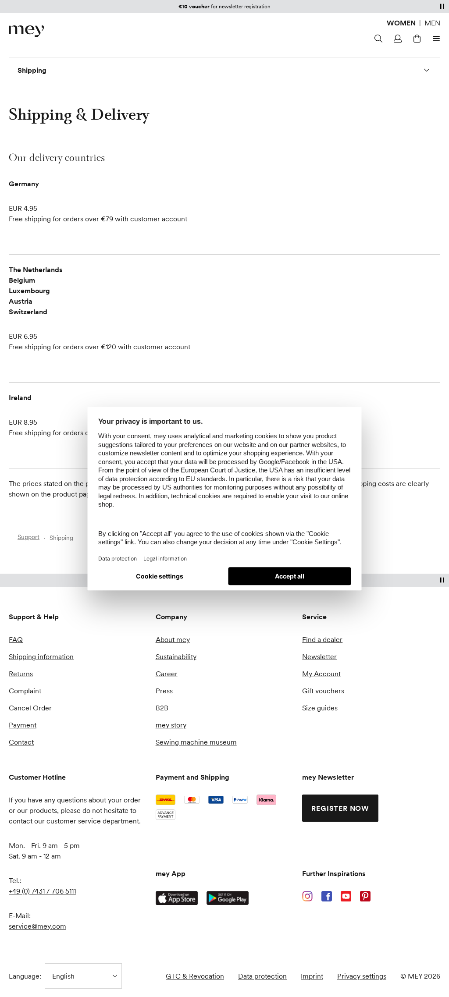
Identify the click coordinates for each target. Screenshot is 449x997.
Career (167, 673)
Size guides (320, 707)
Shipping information (41, 656)
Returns (21, 673)
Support (28, 537)
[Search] (377, 38)
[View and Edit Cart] (415, 38)
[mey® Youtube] (346, 896)
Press (164, 690)
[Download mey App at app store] (177, 898)
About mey (173, 639)
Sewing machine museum (196, 742)
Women (401, 22)
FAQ (16, 639)
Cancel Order (30, 707)
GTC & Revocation (195, 976)
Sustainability (176, 656)
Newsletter (319, 656)
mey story (171, 724)
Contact (21, 742)
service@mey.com (37, 926)
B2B (162, 707)
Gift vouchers (323, 690)
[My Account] (396, 38)
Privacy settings (361, 976)
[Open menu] (435, 38)
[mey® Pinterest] (365, 896)
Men (432, 22)
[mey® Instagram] (307, 896)
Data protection (262, 976)
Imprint (312, 976)
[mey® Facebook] (326, 896)
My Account (321, 673)
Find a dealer (322, 639)
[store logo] (26, 31)
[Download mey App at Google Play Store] (228, 898)
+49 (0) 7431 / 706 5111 (42, 891)
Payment (22, 724)
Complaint (25, 690)
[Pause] (442, 6)
